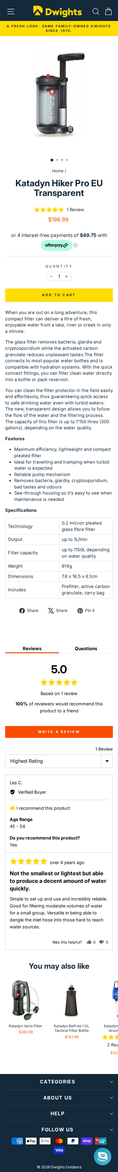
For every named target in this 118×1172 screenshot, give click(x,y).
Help (57, 1113)
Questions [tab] (86, 648)
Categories (57, 1082)
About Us (57, 1098)
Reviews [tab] (32, 648)
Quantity (59, 266)
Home (58, 170)
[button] (59, 210)
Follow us (57, 1129)
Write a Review (59, 732)
